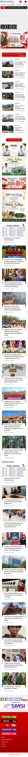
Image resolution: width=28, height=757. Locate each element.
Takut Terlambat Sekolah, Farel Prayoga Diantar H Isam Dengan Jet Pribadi (13, 595)
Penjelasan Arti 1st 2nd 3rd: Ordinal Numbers (12, 239)
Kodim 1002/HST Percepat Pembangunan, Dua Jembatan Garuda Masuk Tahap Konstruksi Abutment (20, 107)
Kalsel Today (17, 754)
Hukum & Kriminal (11, 4)
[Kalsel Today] (7, 2)
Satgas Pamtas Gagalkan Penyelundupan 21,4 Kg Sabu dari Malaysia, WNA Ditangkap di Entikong (20, 129)
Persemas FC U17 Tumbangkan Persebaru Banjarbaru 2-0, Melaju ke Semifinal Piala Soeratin (13, 261)
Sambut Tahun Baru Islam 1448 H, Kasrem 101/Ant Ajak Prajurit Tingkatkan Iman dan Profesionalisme (20, 118)
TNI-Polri (17, 59)
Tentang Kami (4, 741)
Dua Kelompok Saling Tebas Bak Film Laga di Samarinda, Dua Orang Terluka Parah (13, 525)
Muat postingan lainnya (14, 139)
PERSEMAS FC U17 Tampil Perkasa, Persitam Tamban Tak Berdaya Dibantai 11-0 (13, 403)
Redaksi (3, 737)
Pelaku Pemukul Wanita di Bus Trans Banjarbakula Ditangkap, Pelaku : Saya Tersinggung (13, 548)
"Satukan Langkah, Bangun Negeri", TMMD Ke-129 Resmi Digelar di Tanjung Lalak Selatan (20, 85)
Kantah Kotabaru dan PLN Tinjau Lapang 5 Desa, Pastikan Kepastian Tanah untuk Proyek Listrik (13, 452)
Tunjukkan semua (21, 55)
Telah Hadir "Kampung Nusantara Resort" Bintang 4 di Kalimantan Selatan (13, 618)
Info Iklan (3, 744)
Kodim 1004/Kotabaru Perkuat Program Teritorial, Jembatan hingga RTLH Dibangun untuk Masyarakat (20, 74)
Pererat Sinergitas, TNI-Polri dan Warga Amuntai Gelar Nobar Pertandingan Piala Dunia (20, 96)
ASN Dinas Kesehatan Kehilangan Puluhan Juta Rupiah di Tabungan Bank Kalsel (14, 571)
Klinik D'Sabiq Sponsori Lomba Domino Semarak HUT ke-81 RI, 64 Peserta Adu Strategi (13, 284)
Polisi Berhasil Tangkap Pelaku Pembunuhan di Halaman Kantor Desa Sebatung (13, 641)
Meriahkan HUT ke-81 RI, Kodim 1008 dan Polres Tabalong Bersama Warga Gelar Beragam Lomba (13, 332)
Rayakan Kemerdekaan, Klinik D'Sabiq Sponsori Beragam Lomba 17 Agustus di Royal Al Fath (14, 356)
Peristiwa (19, 4)
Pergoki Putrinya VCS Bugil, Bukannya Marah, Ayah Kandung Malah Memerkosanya (13, 665)
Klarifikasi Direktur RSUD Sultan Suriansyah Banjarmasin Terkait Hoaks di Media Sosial (13, 379)
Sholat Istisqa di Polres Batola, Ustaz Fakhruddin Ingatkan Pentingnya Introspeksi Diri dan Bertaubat (13, 427)
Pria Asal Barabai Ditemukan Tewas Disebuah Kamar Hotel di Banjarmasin (13, 501)
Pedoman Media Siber (6, 739)
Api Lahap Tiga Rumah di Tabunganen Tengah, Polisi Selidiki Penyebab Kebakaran (12, 308)
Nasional (3, 4)
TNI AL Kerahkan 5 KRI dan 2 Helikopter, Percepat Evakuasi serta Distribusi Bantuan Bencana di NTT (20, 63)
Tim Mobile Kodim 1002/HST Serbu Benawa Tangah (12, 687)
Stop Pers (3, 746)
